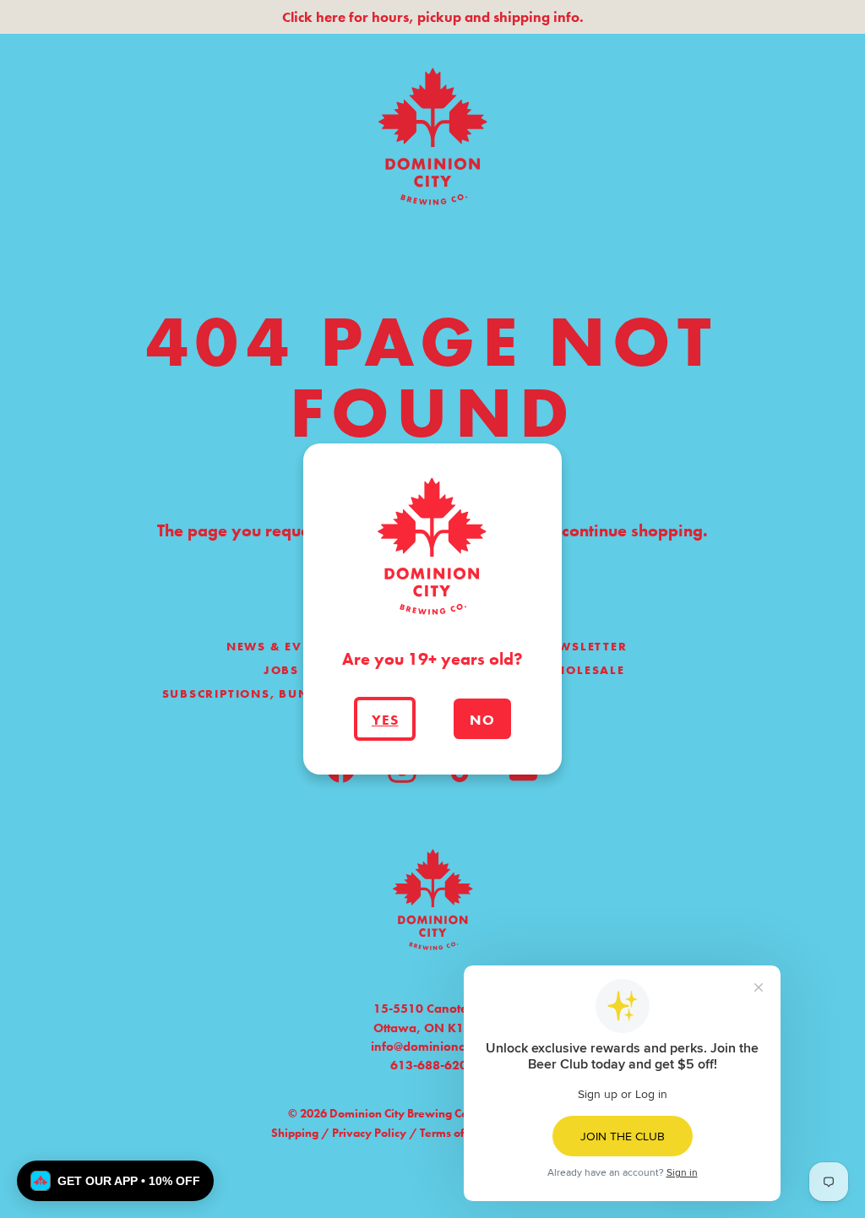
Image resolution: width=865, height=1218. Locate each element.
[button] (115, 1181)
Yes (385, 719)
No (482, 719)
